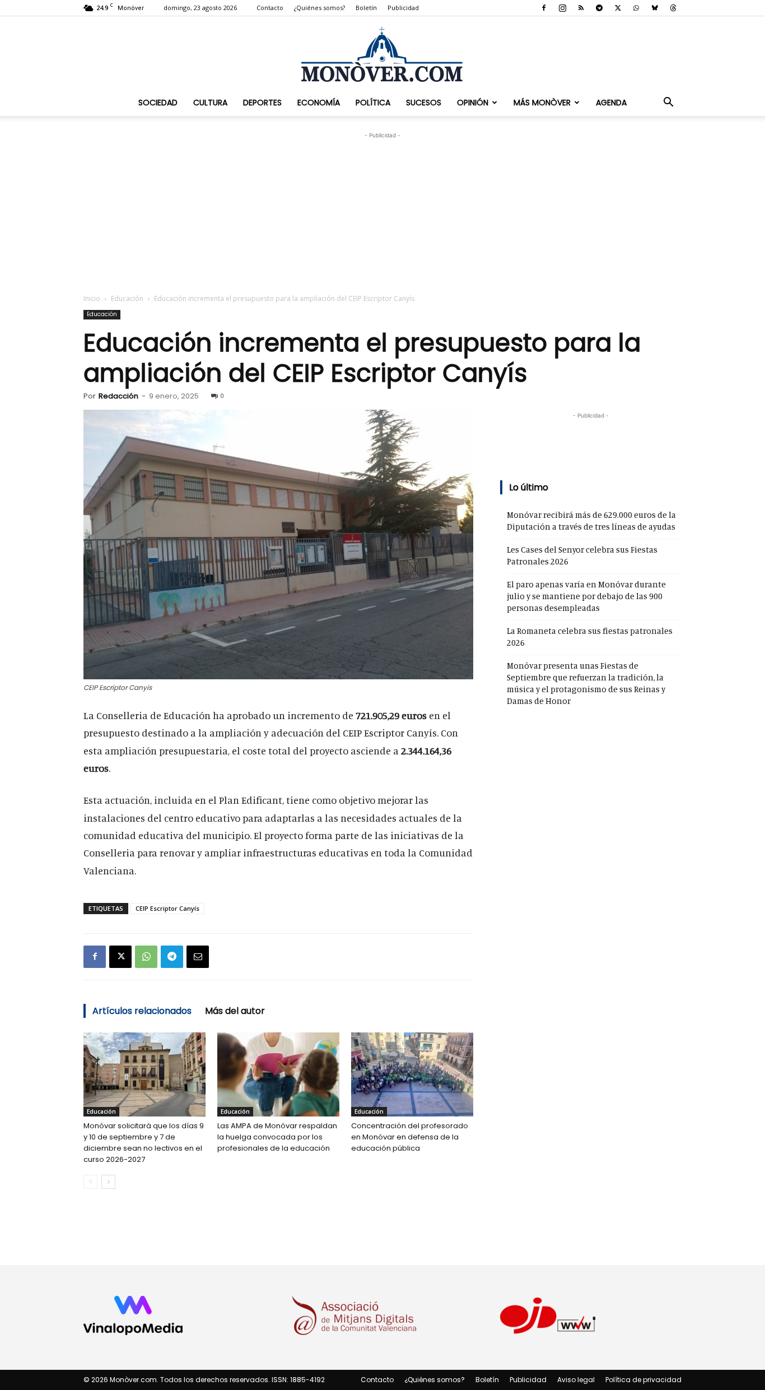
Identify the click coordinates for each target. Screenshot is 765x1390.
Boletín (366, 7)
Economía (318, 102)
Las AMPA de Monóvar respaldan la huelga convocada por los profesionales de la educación (277, 1136)
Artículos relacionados (142, 1010)
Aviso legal (576, 1379)
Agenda (611, 102)
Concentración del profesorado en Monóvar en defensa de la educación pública (409, 1136)
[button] (668, 102)
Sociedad (158, 102)
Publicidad (403, 7)
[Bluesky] (654, 8)
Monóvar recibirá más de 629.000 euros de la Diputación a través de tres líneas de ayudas (591, 520)
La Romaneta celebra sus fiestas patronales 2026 (590, 636)
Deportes (262, 102)
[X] (617, 8)
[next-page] (108, 1182)
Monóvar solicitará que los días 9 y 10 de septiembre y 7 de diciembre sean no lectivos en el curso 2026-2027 (143, 1142)
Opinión (472, 102)
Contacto (269, 7)
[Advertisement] (382, 211)
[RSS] (580, 8)
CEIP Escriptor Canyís (167, 908)
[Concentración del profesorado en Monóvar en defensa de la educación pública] (412, 1074)
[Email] (197, 957)
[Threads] (673, 8)
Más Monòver (542, 102)
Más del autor (235, 1010)
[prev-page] (90, 1182)
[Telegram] (599, 8)
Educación (127, 298)
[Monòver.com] (382, 54)
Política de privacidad (643, 1379)
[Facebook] (543, 8)
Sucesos (423, 102)
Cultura (210, 102)
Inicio (91, 298)
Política (373, 102)
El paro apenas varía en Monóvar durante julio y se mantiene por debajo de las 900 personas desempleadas (586, 596)
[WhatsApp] (636, 8)
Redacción (118, 396)
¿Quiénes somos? (319, 7)
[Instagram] (562, 8)
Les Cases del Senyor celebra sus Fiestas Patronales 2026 (582, 555)
